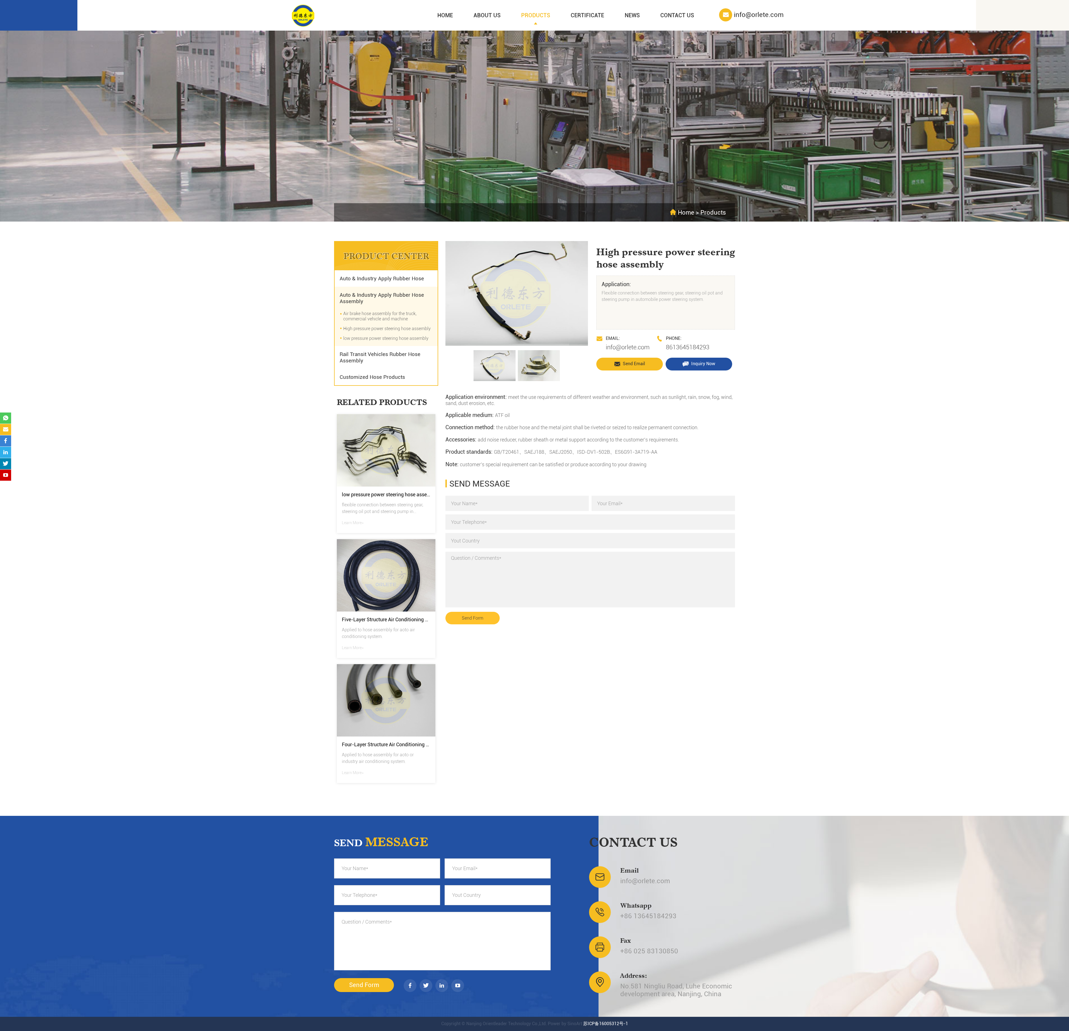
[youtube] (457, 985)
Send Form (472, 618)
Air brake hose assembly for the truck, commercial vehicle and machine (379, 316)
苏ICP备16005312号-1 (605, 1023)
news (632, 15)
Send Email (633, 363)
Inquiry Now (702, 363)
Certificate (587, 15)
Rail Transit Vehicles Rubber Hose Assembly (380, 357)
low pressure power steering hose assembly (385, 338)
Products (535, 15)
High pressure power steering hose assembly (387, 328)
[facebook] (410, 985)
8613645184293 (687, 347)
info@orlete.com (628, 347)
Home (445, 15)
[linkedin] (441, 985)
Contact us (677, 15)
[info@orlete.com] (5, 429)
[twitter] (426, 985)
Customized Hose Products (372, 377)
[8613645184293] (5, 418)
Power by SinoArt (565, 1023)
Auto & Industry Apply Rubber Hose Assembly (382, 298)
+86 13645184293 (648, 916)
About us (487, 15)
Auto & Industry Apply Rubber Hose (382, 278)
